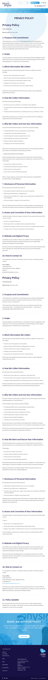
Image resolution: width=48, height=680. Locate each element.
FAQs (44, 9)
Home (4, 9)
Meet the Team (5, 655)
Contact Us (26, 11)
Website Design (41, 678)
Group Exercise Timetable (26, 9)
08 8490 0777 (41, 6)
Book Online (35, 2)
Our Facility (4, 654)
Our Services (16, 9)
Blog (21, 11)
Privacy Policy (5, 667)
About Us (9, 9)
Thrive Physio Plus (6, 649)
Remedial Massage (37, 9)
